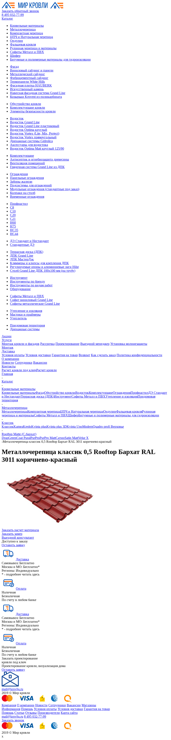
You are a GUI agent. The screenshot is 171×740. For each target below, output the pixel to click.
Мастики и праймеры (25, 314)
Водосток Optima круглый (28, 129)
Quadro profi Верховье (108, 426)
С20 (13, 215)
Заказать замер (12, 534)
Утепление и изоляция (26, 311)
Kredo (27, 426)
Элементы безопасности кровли (33, 111)
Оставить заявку (13, 545)
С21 (13, 219)
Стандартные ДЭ (22, 244)
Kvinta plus (39, 426)
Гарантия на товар (65, 355)
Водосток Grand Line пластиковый (34, 126)
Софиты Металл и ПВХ (27, 52)
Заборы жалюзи (21, 181)
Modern (87, 426)
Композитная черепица (26, 33)
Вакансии (40, 362)
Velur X (83, 438)
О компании (10, 359)
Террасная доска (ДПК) (26, 252)
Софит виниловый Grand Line (31, 300)
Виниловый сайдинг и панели (31, 70)
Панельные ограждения (27, 178)
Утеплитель (18, 318)
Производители (49, 712)
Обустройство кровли (25, 104)
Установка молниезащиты (128, 344)
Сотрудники (23, 362)
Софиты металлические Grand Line (35, 303)
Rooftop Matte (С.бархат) (19, 434)
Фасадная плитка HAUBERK (31, 85)
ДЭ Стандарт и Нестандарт (29, 241)
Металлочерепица (23, 29)
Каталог (7, 18)
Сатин (60, 438)
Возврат (84, 355)
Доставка (8, 351)
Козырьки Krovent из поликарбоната (36, 96)
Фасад (14, 66)
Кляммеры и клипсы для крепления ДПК (39, 263)
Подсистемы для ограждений (31, 185)
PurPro (35, 438)
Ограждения (19, 174)
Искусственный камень (27, 89)
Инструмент (19, 277)
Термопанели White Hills (27, 81)
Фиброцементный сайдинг (29, 78)
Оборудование (20, 289)
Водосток (17, 118)
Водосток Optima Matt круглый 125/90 (37, 148)
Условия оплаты (13, 355)
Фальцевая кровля (23, 44)
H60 (13, 222)
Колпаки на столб (22, 193)
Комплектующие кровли (27, 107)
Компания (9, 705)
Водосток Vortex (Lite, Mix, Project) (34, 133)
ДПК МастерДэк (22, 259)
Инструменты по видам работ (31, 285)
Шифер (15, 55)
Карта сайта (69, 712)
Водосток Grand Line (25, 122)
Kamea (18, 426)
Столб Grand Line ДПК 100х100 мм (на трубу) (42, 270)
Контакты (9, 366)
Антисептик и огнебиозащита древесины (39, 159)
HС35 (14, 230)
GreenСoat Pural (19, 438)
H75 (13, 226)
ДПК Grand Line (21, 255)
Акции (6, 336)
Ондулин (16, 40)
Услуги (7, 340)
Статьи (19, 712)
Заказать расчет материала (20, 530)
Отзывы (31, 712)
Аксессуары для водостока (29, 145)
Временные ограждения (27, 196)
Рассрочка (47, 344)
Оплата (21, 588)
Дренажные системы (25, 329)
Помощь (27, 709)
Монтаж (7, 347)
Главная (7, 374)
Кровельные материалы (27, 25)
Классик (8, 423)
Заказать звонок (13, 720)
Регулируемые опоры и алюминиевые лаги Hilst (44, 267)
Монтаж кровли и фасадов (20, 344)
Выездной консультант (18, 537)
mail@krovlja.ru (12, 689)
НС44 (14, 234)
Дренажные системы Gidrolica (31, 141)
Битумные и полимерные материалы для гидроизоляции (50, 59)
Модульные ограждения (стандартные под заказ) (44, 189)
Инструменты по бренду (27, 281)
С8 (12, 207)
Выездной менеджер (94, 344)
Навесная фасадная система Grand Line (37, 93)
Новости (8, 362)
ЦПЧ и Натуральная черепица (31, 37)
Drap (5, 438)
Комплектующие (22, 155)
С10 (13, 211)
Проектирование (67, 344)
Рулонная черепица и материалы (33, 48)
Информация (11, 709)
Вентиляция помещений (27, 163)
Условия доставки (38, 355)
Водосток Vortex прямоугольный (33, 137)
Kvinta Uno (74, 426)
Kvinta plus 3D (57, 426)
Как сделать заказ (103, 355)
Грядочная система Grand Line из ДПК (37, 167)
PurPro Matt (48, 438)
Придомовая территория (27, 325)
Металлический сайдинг (27, 74)
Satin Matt (71, 438)
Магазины (89, 705)
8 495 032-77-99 (13, 15)
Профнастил (19, 203)
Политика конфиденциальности (139, 355)
